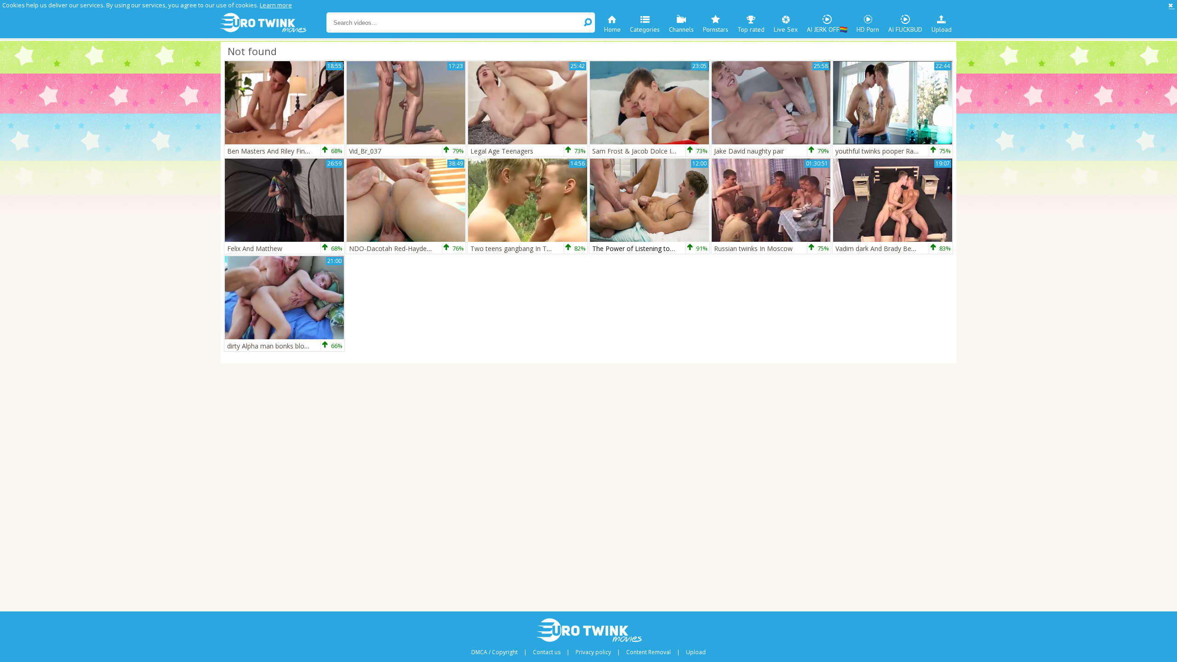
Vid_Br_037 (365, 151)
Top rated (751, 29)
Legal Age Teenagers (501, 151)
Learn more (276, 5)
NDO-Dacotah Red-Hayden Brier (397, 248)
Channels (681, 29)
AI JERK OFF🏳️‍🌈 (827, 29)
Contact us (546, 652)
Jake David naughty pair (749, 151)
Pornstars (715, 29)
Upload (941, 29)
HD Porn (868, 29)
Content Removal (648, 652)
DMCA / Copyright (494, 652)
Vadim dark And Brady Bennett (881, 248)
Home (612, 29)
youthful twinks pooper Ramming (884, 151)
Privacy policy (593, 652)
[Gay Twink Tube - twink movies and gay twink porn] (272, 22)
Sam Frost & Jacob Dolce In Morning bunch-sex (663, 151)
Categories (645, 29)
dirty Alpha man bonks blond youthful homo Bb (297, 346)
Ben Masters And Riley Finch (269, 151)
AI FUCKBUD (905, 29)
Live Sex (786, 29)
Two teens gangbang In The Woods (523, 248)
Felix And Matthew (254, 248)
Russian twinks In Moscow (753, 248)
